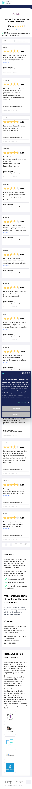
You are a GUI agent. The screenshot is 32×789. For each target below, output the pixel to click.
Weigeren (16, 414)
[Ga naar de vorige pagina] (11, 544)
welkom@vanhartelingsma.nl (16, 636)
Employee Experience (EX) (13, 685)
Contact (7, 783)
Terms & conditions (17, 783)
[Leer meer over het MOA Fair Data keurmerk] (10, 729)
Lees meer (6, 62)
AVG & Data (19, 781)
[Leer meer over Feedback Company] (10, 742)
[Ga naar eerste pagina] (6, 544)
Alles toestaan (16, 408)
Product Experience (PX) (12, 683)
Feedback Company (17, 785)
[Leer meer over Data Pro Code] (10, 717)
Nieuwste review (21, 41)
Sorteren (11, 41)
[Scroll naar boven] (28, 782)
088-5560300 (10, 638)
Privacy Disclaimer (8, 781)
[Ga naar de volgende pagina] (21, 544)
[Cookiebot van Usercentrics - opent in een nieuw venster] (22, 373)
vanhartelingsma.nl (12, 641)
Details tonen (22, 402)
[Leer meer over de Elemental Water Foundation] (10, 767)
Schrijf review (20, 30)
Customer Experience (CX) (13, 681)
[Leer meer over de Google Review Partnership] (10, 755)
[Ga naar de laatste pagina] (26, 544)
